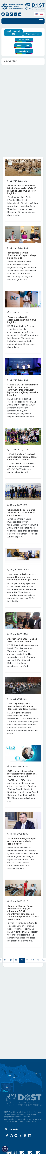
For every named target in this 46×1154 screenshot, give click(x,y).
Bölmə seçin (24, 39)
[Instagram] (11, 1136)
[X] (20, 1136)
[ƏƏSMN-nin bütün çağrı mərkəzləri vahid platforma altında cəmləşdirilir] (23, 753)
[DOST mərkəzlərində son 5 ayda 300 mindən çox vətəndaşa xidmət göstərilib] (23, 556)
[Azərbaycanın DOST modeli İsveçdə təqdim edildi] (23, 620)
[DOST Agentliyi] (30, 1136)
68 (11, 960)
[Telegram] (16, 1136)
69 (16, 960)
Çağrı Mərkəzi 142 (13, 32)
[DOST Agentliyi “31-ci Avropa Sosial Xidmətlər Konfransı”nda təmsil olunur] (23, 685)
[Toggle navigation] (41, 20)
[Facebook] (7, 1136)
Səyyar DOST (23, 45)
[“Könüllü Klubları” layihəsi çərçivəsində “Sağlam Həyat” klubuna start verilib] (23, 436)
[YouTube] (25, 1136)
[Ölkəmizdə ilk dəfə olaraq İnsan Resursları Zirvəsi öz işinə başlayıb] (23, 491)
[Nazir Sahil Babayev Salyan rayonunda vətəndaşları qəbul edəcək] (23, 820)
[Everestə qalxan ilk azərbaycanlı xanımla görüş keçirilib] (23, 299)
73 (38, 960)
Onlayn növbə (32, 34)
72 (32, 960)
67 (5, 960)
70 (22, 960)
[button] (5, 1149)
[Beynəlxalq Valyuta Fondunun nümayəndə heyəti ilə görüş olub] (23, 234)
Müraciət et (24, 51)
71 (27, 960)
